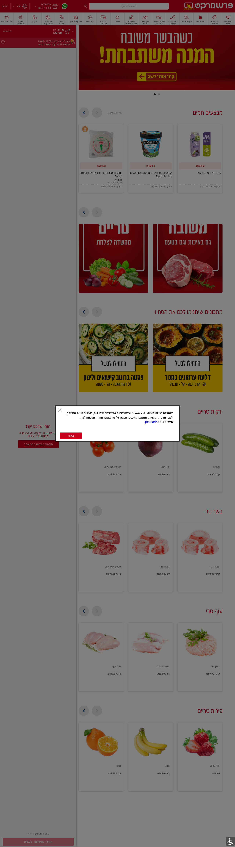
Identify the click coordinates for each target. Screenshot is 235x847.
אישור (71, 435)
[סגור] (60, 410)
